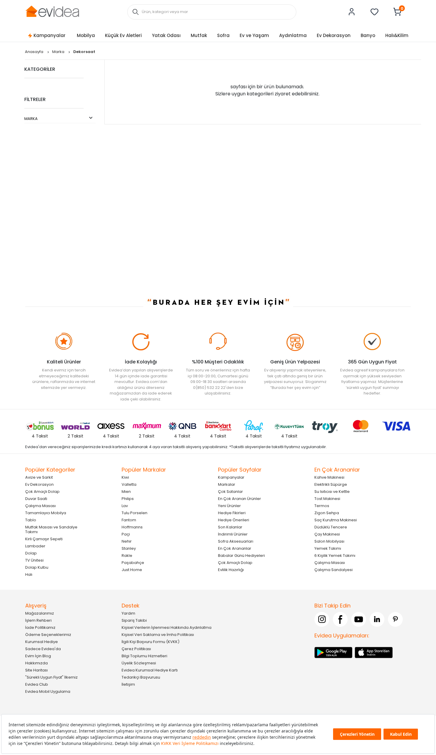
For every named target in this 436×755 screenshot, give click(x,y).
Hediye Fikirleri (232, 513)
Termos (321, 506)
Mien (126, 491)
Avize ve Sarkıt (39, 477)
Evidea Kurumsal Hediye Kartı (150, 670)
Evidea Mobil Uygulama (47, 691)
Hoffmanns (132, 527)
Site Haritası (36, 670)
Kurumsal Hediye (41, 642)
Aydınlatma (293, 35)
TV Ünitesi (34, 560)
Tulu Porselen (134, 513)
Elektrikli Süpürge (330, 484)
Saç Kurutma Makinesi (335, 520)
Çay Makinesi (327, 534)
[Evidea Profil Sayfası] (351, 11)
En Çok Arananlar (234, 548)
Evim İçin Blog (38, 656)
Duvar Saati (36, 498)
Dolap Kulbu (36, 567)
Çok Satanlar (230, 491)
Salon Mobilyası (329, 541)
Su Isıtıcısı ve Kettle (332, 491)
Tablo (30, 520)
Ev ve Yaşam (254, 35)
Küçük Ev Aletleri (123, 35)
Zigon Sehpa (326, 513)
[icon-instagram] (321, 619)
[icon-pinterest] (395, 619)
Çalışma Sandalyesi (333, 570)
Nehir (127, 541)
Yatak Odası (166, 35)
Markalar (226, 484)
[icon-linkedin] (377, 619)
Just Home (132, 570)
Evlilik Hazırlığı (231, 570)
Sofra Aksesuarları (235, 541)
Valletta (129, 484)
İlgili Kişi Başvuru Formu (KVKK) (150, 642)
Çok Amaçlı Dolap (42, 491)
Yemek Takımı (327, 548)
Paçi (126, 534)
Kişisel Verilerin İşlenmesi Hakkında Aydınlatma (166, 627)
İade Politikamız (40, 627)
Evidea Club (36, 684)
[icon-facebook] (340, 619)
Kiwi (125, 477)
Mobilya (86, 35)
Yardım (128, 613)
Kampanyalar (50, 35)
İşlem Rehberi (38, 620)
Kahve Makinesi (329, 477)
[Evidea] (52, 11)
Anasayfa (34, 51)
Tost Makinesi (327, 498)
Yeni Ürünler (229, 506)
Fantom (129, 520)
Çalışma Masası (40, 506)
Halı (28, 574)
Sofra (223, 35)
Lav (125, 506)
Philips (128, 498)
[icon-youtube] (358, 619)
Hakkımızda (36, 663)
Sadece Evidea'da (43, 649)
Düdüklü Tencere (330, 527)
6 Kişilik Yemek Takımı (334, 555)
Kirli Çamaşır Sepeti (44, 539)
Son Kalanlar (230, 527)
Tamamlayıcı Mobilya (45, 513)
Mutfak (199, 35)
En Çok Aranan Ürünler (239, 498)
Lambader (35, 546)
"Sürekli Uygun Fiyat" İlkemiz (51, 677)
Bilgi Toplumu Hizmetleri (144, 656)
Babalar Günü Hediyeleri (241, 555)
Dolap (31, 553)
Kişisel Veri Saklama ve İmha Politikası (158, 634)
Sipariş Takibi (134, 620)
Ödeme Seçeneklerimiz (48, 634)
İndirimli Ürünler (233, 534)
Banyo (368, 35)
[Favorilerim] (374, 11)
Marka (58, 51)
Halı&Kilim (396, 35)
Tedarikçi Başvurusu (141, 677)
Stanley (129, 548)
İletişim (128, 684)
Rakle (127, 555)
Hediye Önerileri (233, 520)
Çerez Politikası (136, 649)
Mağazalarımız (39, 613)
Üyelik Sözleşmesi (139, 663)
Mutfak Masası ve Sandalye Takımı (51, 529)
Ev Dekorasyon (334, 35)
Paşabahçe (133, 562)
